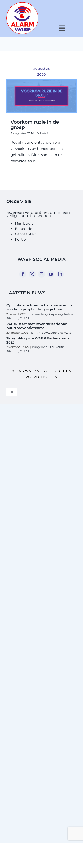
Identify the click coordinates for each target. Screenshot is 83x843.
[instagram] (41, 274)
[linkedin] (60, 274)
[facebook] (22, 274)
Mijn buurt (24, 223)
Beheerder (24, 229)
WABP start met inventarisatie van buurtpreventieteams (36, 326)
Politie (20, 239)
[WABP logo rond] (22, 4)
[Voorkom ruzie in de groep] (41, 96)
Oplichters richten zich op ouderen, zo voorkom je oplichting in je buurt (39, 307)
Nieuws (43, 332)
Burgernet (39, 347)
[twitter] (32, 274)
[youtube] (50, 274)
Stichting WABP (17, 318)
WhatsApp (44, 133)
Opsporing (55, 314)
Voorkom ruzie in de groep (35, 124)
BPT (34, 332)
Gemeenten (25, 234)
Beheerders (37, 314)
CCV (51, 347)
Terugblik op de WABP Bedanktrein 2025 (37, 340)
